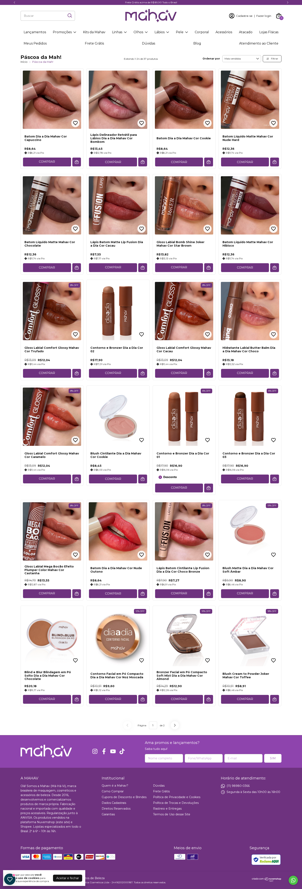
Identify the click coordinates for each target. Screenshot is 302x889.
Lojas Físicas (268, 32)
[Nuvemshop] (266, 881)
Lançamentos (35, 32)
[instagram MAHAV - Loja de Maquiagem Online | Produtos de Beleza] (94, 751)
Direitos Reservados (116, 808)
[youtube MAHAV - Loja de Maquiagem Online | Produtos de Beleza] (113, 751)
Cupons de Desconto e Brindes (124, 797)
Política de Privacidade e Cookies (176, 797)
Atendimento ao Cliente (258, 43)
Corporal (202, 32)
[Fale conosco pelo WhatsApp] (293, 880)
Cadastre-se (244, 15)
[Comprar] (76, 162)
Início (24, 61)
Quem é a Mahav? (115, 785)
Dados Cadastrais (114, 803)
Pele (179, 32)
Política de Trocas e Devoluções (176, 803)
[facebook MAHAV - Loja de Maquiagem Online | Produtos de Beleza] (103, 751)
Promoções (62, 32)
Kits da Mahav (94, 32)
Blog (197, 43)
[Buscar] (69, 15)
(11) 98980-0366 (238, 785)
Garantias (108, 814)
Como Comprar (113, 791)
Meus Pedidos (35, 43)
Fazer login (263, 15)
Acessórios (224, 32)
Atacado (245, 32)
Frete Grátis (94, 43)
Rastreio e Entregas (167, 808)
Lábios (159, 32)
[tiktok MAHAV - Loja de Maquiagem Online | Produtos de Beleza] (122, 751)
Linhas (117, 32)
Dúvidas (148, 43)
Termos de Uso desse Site (171, 814)
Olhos (138, 32)
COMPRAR (47, 162)
